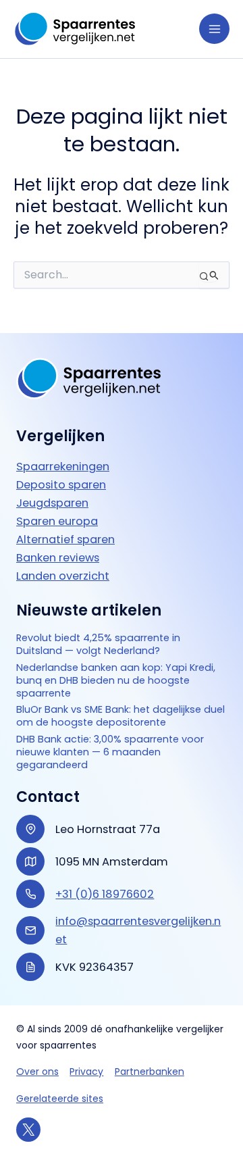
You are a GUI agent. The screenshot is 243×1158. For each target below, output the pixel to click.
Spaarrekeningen (62, 466)
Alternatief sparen (65, 539)
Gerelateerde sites (59, 1098)
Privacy (86, 1071)
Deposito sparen (61, 485)
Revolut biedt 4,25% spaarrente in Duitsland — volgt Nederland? (98, 644)
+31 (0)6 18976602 (104, 894)
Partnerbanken (149, 1071)
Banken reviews (57, 557)
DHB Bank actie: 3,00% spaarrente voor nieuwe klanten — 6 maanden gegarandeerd (110, 752)
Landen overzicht (62, 576)
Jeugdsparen (52, 503)
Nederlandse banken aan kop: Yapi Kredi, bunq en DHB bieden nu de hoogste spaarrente (115, 680)
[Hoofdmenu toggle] (214, 29)
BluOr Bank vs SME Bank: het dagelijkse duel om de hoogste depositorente (120, 716)
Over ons (37, 1071)
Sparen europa (57, 521)
